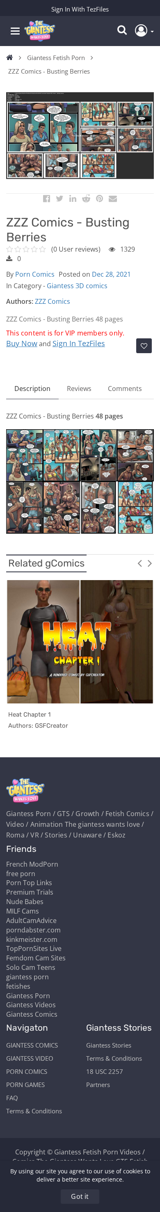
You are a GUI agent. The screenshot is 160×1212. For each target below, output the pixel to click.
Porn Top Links (29, 882)
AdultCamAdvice (31, 920)
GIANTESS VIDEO (29, 1058)
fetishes (18, 986)
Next (150, 563)
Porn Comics (35, 274)
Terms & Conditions (34, 1111)
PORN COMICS (26, 1071)
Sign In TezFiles (79, 343)
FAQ (12, 1098)
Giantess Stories (108, 1045)
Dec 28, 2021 (111, 274)
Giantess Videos (31, 1004)
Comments (125, 388)
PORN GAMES (25, 1084)
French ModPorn (32, 864)
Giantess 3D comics (77, 285)
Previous (139, 563)
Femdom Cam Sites (36, 957)
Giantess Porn (28, 995)
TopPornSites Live (34, 948)
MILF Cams (22, 911)
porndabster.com (33, 929)
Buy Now (21, 343)
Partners (98, 1084)
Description (32, 388)
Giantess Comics (31, 1014)
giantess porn (27, 976)
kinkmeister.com (31, 939)
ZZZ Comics (52, 301)
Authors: (19, 301)
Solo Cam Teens (30, 967)
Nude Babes (24, 901)
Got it (80, 1196)
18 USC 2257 (104, 1071)
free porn (20, 873)
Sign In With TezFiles (80, 9)
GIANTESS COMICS (32, 1045)
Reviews (79, 388)
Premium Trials (29, 892)
